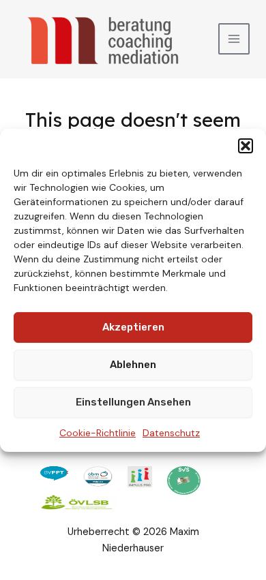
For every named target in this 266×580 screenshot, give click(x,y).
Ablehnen (133, 364)
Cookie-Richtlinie (97, 432)
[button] (245, 145)
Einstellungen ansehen (133, 402)
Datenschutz (171, 432)
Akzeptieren (133, 327)
